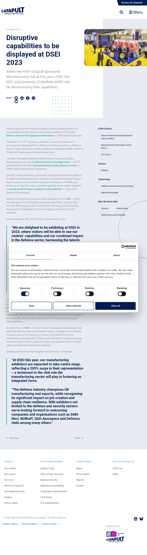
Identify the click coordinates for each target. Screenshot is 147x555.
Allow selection (73, 306)
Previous (14, 438)
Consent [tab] (30, 255)
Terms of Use (49, 524)
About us (8, 461)
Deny (31, 306)
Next (77, 438)
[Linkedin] (135, 519)
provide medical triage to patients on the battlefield (35, 189)
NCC (69, 199)
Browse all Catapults (132, 2)
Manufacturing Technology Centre (52, 162)
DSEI (27, 328)
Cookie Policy (10, 524)
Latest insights (83, 461)
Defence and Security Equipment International (30, 135)
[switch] (57, 293)
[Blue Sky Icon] (141, 519)
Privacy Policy (29, 524)
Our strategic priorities (51, 461)
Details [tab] (73, 255)
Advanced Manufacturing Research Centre (55, 165)
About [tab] (116, 255)
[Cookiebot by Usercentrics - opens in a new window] (123, 247)
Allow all (115, 306)
